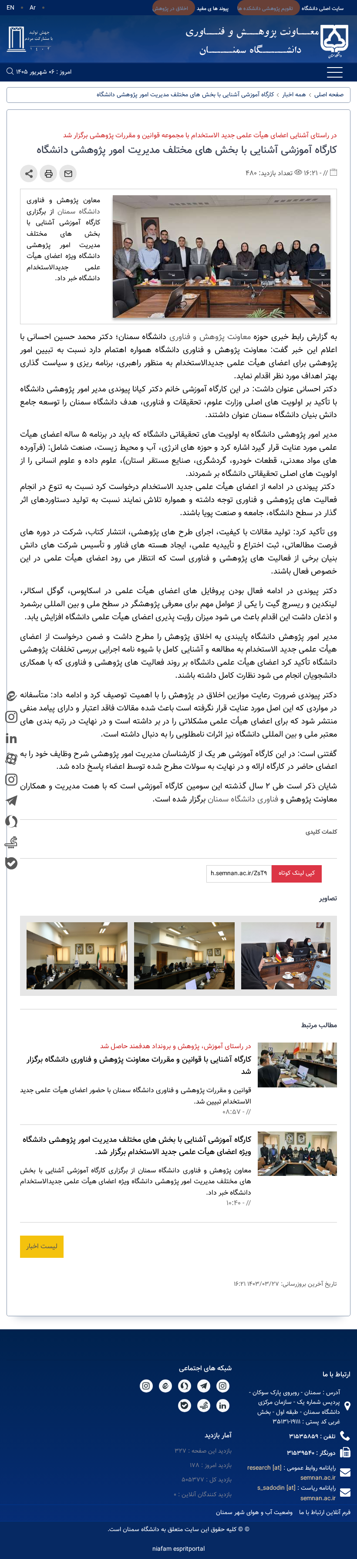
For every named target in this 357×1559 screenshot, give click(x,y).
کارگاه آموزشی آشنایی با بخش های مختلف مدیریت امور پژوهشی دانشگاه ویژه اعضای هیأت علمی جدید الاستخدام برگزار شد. (137, 1146)
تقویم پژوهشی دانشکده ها (265, 9)
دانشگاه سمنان (78, 212)
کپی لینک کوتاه (297, 873)
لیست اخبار (41, 1246)
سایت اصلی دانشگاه (323, 9)
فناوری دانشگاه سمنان (243, 799)
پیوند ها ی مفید (213, 9)
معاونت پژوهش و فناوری (210, 337)
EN (10, 8)
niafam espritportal (178, 1549)
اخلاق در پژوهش (170, 9)
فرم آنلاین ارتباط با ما (324, 1513)
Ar (33, 8)
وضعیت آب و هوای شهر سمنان (254, 1513)
